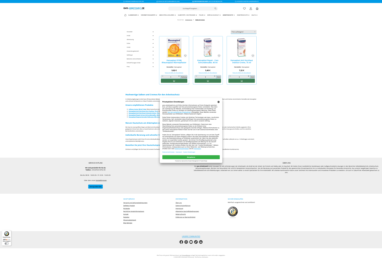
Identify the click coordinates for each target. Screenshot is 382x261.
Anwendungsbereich (133, 51)
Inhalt (128, 35)
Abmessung (130, 39)
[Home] (125, 15)
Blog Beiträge (127, 223)
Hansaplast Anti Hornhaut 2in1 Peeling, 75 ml (143, 111)
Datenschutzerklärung (183, 206)
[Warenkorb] (256, 8)
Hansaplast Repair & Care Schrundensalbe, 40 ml (144, 115)
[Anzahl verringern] (162, 76)
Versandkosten (186, 255)
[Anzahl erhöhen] (179, 76)
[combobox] (190, 9)
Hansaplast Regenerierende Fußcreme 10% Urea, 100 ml (147, 117)
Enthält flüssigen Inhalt (133, 63)
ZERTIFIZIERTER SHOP (201, 1)
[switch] (7, 243)
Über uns (179, 203)
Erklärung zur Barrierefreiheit (185, 217)
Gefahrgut (130, 55)
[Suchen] (215, 9)
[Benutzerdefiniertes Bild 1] (233, 212)
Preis (128, 66)
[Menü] (10, 231)
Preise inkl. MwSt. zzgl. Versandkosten (174, 72)
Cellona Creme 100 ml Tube (137, 109)
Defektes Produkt (129, 206)
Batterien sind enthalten (134, 59)
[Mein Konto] (250, 8)
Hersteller (130, 32)
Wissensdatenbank (129, 220)
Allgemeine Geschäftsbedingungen (187, 211)
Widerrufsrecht (181, 214)
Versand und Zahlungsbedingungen (135, 203)
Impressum (179, 208)
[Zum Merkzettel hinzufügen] (185, 56)
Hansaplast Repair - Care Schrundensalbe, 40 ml (207, 61)
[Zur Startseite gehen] (134, 8)
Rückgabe (126, 208)
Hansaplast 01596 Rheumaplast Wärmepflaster (174, 61)
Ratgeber (126, 217)
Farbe (128, 43)
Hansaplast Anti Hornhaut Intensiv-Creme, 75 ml (241, 61)
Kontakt (125, 214)
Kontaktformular (101, 180)
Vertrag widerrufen (95, 186)
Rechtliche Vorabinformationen (133, 211)
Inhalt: (129, 47)
